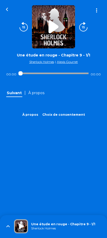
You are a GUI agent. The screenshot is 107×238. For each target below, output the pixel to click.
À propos (30, 115)
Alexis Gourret (67, 62)
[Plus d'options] (96, 10)
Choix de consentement (63, 115)
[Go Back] (7, 9)
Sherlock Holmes (41, 62)
